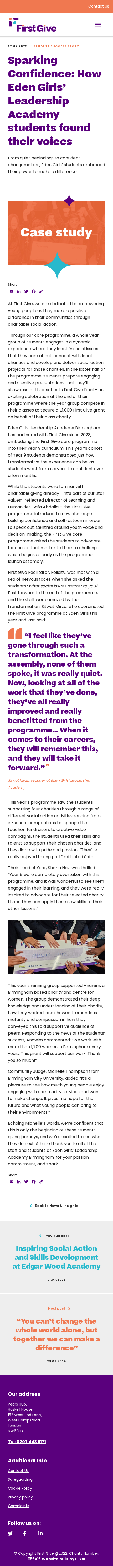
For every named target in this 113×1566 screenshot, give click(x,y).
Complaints (18, 1505)
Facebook (25, 1533)
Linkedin (40, 1533)
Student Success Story (56, 46)
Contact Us (98, 6)
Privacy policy (20, 1497)
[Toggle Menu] (98, 24)
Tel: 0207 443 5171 (27, 1442)
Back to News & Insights (56, 1205)
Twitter (10, 1533)
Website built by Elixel (63, 1559)
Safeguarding (20, 1479)
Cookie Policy (20, 1488)
